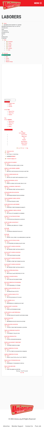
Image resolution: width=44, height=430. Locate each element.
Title (24, 138)
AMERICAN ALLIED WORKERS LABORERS (12, 168)
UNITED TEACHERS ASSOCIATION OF (11, 222)
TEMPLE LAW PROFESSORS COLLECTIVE (12, 330)
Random (10, 114)
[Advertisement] (22, 395)
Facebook (10, 41)
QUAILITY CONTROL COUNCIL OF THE (11, 294)
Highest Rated (24, 143)
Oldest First (11, 113)
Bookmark (6, 53)
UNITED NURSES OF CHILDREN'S (10, 162)
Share (5, 39)
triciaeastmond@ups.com (11, 158)
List (19, 148)
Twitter (9, 43)
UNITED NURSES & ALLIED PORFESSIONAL (12, 312)
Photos (7, 58)
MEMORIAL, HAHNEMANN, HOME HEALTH (12, 186)
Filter (5, 118)
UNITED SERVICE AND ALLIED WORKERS (11, 204)
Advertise (6, 426)
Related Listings (9, 61)
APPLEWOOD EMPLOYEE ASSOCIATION (11, 192)
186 (23, 372)
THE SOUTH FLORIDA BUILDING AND (11, 174)
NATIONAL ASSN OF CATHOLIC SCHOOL (11, 240)
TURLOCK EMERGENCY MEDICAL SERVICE (12, 198)
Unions (5, 23)
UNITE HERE (6, 228)
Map (7, 56)
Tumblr (9, 46)
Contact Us (29, 426)
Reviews (7, 60)
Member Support (17, 426)
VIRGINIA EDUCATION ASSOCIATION (11, 324)
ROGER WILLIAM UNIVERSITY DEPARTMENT (12, 342)
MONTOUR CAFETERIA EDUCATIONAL (11, 270)
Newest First (11, 111)
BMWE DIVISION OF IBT (8, 318)
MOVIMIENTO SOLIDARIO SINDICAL (11, 276)
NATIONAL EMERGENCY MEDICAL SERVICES (12, 210)
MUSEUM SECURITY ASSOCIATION (10, 306)
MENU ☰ (38, 3)
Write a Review (9, 129)
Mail (9, 50)
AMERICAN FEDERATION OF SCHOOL (11, 348)
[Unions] (12, 5)
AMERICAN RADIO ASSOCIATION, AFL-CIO (12, 288)
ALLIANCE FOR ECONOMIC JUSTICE (11, 180)
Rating (10, 126)
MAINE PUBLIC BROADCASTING (10, 336)
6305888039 (13, 156)
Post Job (38, 426)
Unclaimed (24, 144)
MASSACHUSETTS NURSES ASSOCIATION (12, 246)
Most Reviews (24, 141)
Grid (23, 148)
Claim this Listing (7, 55)
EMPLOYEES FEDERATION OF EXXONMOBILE (12, 282)
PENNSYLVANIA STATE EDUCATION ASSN (12, 360)
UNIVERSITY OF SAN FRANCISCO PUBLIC (12, 216)
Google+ (10, 45)
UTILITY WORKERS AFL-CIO (9, 300)
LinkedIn (10, 48)
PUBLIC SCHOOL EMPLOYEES (9, 366)
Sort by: (7, 109)
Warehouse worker (10, 151)
